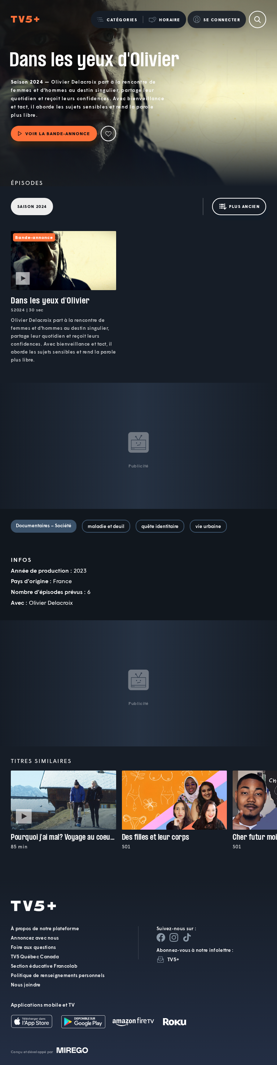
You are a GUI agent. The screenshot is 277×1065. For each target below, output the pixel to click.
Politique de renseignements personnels (58, 975)
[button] (117, 19)
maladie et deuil (106, 526)
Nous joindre (26, 985)
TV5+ (173, 959)
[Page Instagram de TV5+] (174, 937)
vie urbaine (208, 526)
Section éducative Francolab (44, 966)
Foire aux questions (33, 947)
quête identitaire (160, 526)
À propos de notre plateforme (45, 928)
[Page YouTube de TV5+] (187, 937)
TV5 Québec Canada (35, 956)
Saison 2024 (32, 206)
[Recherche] (257, 19)
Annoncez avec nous (35, 938)
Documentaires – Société (43, 525)
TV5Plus (25, 19)
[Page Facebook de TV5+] (161, 937)
